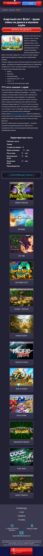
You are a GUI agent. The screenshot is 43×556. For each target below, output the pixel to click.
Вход (31, 3)
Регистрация (12, 3)
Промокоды (21, 508)
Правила (21, 516)
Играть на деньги (21, 29)
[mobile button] (39, 3)
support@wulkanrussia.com (21, 536)
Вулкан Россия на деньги (18, 113)
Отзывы (21, 520)
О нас (21, 512)
